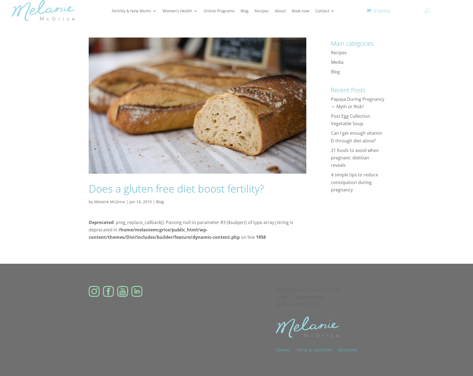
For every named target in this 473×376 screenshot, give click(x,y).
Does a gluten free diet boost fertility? (176, 188)
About (280, 10)
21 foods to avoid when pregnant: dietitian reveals (355, 157)
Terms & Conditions (314, 349)
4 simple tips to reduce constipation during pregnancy (354, 182)
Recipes (262, 10)
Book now (300, 10)
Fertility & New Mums (131, 10)
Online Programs (219, 10)
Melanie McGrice (109, 201)
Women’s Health (177, 10)
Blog (245, 10)
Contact (322, 10)
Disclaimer (347, 349)
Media (337, 62)
